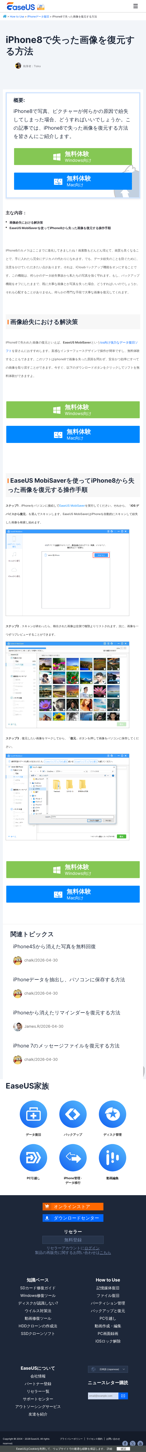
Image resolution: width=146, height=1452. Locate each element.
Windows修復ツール (38, 1295)
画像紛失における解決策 (26, 222)
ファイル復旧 (108, 1295)
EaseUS (25, 6)
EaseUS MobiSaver (72, 505)
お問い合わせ (113, 1438)
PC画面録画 (108, 1333)
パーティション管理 (108, 1303)
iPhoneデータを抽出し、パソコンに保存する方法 (69, 979)
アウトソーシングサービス (38, 1406)
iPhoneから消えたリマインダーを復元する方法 (66, 1013)
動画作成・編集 (108, 1326)
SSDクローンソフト (38, 1333)
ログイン (92, 1248)
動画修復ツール (38, 1318)
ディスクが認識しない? (38, 1303)
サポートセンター (38, 1399)
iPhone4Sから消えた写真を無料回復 (54, 946)
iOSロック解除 (108, 1341)
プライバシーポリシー (71, 1438)
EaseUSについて (38, 1368)
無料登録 (73, 1240)
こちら (105, 1252)
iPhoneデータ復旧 (38, 16)
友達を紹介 (38, 1414)
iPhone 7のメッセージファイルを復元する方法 (66, 1046)
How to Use (17, 16)
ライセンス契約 (94, 1438)
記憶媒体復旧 (108, 1288)
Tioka (37, 66)
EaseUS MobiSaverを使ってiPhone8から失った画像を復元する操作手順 (60, 228)
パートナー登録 (38, 1383)
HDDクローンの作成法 (38, 1326)
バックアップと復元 (108, 1310)
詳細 (109, 1448)
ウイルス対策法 (38, 1310)
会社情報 (38, 1376)
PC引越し (108, 1318)
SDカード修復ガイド (38, 1288)
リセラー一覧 (38, 1391)
